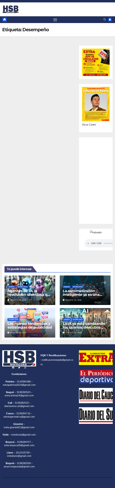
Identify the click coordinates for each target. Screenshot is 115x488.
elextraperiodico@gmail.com (19, 416)
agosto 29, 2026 (18, 300)
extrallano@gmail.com (19, 456)
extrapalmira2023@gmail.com (19, 385)
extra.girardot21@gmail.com (19, 427)
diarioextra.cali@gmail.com (19, 406)
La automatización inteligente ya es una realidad (81, 294)
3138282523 (22, 403)
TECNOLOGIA (22, 287)
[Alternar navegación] (55, 19)
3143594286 (24, 381)
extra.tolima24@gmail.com (19, 395)
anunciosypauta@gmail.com (19, 466)
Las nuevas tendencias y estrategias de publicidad (29, 325)
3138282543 (23, 392)
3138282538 (24, 463)
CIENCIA (11, 287)
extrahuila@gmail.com (23, 434)
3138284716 (23, 413)
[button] (104, 19)
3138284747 (24, 442)
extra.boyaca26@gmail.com (19, 445)
